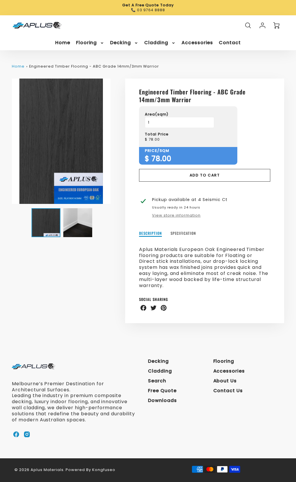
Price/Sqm (157, 150)
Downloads (162, 400)
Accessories (197, 43)
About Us (225, 380)
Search (157, 380)
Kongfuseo (103, 469)
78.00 (154, 139)
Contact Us (228, 390)
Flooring (86, 43)
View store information (176, 215)
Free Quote (162, 390)
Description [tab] (150, 233)
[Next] (114, 141)
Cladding (156, 43)
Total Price (157, 134)
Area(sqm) (157, 114)
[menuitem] (62, 42)
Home (62, 43)
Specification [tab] (183, 233)
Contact (230, 43)
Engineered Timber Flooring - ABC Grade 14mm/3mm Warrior (94, 66)
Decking (120, 43)
